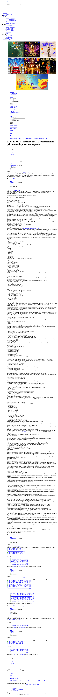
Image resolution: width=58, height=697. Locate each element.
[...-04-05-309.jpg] (16, 619)
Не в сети (12, 166)
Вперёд (11, 152)
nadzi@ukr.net (29, 207)
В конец (12, 154)
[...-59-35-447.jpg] (16, 548)
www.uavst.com (31, 227)
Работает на (28, 684)
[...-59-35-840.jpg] (16, 553)
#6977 (15, 638)
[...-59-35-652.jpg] (16, 551)
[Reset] (20, 4)
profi (11, 163)
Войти (11, 103)
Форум (11, 130)
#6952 (15, 190)
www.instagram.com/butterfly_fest (31, 228)
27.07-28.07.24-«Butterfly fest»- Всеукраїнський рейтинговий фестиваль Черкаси (29, 138)
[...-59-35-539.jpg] (16, 552)
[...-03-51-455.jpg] (16, 642)
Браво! (11, 133)
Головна (12, 92)
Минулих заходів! (14, 135)
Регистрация (13, 109)
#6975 (24, 577)
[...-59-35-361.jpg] (16, 549)
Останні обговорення (15, 93)
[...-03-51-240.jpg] (16, 641)
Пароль (12, 99)
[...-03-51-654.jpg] (16, 643)
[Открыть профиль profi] (13, 165)
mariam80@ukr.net (25, 431)
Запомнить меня (15, 101)
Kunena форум (35, 684)
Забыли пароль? (13, 106)
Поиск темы (13, 94)
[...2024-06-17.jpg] (19, 580)
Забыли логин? (13, 107)
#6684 (24, 172)
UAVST (28, 694)
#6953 (15, 546)
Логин (11, 98)
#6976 (15, 617)
